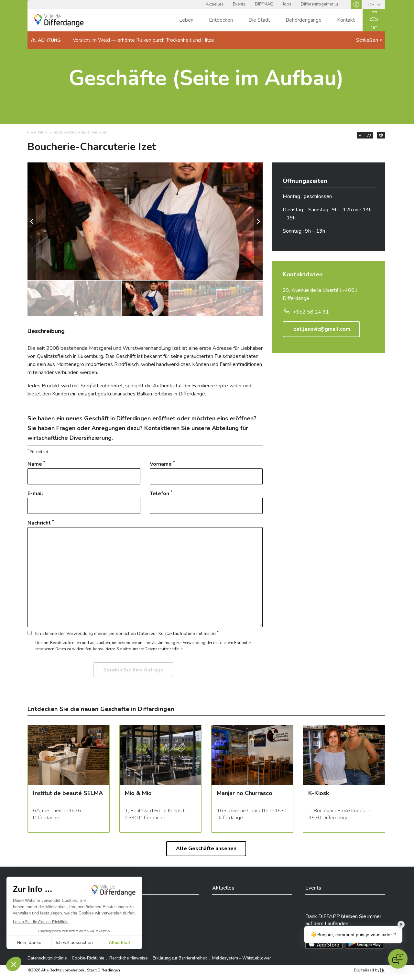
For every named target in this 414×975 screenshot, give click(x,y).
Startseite (37, 132)
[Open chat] (398, 959)
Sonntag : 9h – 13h (304, 231)
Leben (186, 20)
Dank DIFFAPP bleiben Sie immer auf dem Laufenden (343, 920)
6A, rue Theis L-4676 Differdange (57, 814)
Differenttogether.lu (319, 4)
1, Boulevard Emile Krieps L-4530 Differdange (156, 814)
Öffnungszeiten (305, 181)
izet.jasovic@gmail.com (321, 329)
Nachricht (40, 522)
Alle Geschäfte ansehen (206, 848)
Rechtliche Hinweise (128, 958)
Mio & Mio (138, 793)
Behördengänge (303, 20)
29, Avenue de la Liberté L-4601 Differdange (320, 294)
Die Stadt (259, 20)
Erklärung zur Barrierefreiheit (180, 958)
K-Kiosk (318, 793)
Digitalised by (367, 970)
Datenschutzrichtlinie (47, 958)
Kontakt (346, 20)
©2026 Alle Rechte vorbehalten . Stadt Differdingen (73, 970)
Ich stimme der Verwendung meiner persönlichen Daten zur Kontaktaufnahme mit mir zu (127, 633)
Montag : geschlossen (307, 196)
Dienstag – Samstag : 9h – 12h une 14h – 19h (327, 213)
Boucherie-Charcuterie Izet (81, 132)
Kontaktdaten (303, 275)
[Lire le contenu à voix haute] (381, 135)
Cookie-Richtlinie (88, 958)
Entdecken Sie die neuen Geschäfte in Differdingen (100, 709)
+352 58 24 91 (311, 312)
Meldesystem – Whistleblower (241, 958)
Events (239, 4)
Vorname (162, 464)
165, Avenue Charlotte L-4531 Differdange (252, 814)
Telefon (161, 493)
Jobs (287, 4)
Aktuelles (214, 4)
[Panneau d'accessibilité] (356, 4)
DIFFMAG (264, 4)
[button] (258, 221)
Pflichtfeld (37, 451)
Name (36, 464)
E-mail (35, 493)
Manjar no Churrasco (244, 793)
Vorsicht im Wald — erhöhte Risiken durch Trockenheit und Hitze (143, 40)
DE (372, 5)
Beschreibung (46, 331)
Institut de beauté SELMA (68, 793)
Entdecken (221, 20)
